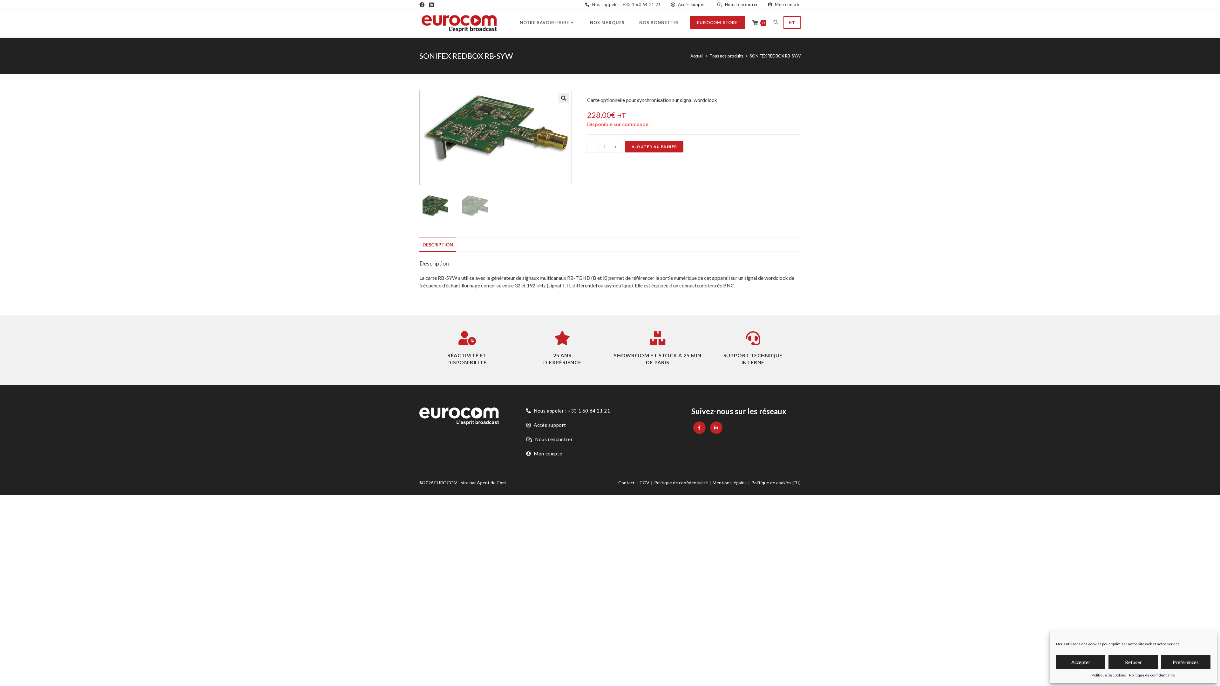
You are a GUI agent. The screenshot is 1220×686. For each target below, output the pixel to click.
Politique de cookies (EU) (776, 482)
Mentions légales (730, 482)
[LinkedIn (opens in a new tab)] (431, 5)
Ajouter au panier (654, 146)
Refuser (1133, 662)
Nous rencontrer (741, 4)
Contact (626, 482)
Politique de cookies (1109, 675)
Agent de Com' (491, 482)
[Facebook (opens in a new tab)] (421, 5)
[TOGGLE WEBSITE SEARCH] (776, 22)
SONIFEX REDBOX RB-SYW (775, 55)
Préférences (1186, 662)
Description (438, 244)
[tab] (437, 245)
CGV (644, 482)
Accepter (1080, 662)
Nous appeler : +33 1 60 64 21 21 (626, 4)
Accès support (692, 4)
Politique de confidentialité (1152, 675)
